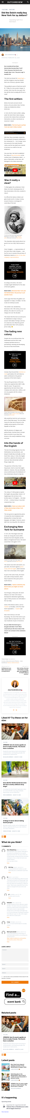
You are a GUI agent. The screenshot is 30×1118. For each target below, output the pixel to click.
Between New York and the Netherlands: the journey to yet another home (15, 292)
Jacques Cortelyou (15, 413)
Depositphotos (11, 659)
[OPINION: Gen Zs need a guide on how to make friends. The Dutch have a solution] (15, 731)
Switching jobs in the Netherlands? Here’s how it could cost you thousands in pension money (19, 1076)
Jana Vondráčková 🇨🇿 (10, 54)
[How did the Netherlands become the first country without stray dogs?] (15, 769)
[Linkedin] (16, 709)
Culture (5, 9)
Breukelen (7, 610)
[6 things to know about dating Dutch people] (15, 807)
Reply (8, 863)
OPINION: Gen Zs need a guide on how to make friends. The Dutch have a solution (14, 746)
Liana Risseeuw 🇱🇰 (15, 1069)
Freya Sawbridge (7, 795)
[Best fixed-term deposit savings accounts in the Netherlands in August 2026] (6, 1067)
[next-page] (5, 837)
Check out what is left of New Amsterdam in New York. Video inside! (14, 508)
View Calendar (5, 1112)
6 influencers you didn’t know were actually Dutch (6, 669)
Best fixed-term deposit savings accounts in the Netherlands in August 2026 (18, 1066)
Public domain (19, 237)
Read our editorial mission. (13, 662)
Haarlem (6, 606)
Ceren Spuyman (7, 831)
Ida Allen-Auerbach (8, 757)
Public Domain (19, 561)
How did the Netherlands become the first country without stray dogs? (15, 784)
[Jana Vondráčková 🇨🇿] (3, 55)
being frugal (21, 78)
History (12, 9)
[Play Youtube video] (15, 170)
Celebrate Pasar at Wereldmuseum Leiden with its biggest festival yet (17, 1107)
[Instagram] (13, 709)
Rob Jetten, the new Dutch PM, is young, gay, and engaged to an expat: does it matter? (22, 671)
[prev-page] (2, 837)
